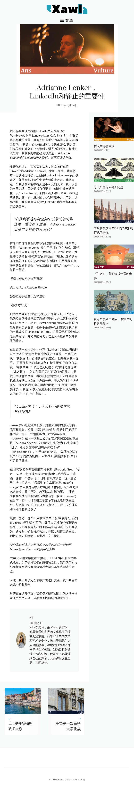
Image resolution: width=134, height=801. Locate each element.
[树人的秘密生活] (114, 139)
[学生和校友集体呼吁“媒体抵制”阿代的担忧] (114, 221)
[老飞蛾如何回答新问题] (114, 180)
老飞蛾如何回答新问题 (108, 187)
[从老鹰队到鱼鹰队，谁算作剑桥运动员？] (114, 312)
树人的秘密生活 (104, 146)
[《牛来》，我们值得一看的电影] (114, 266)
